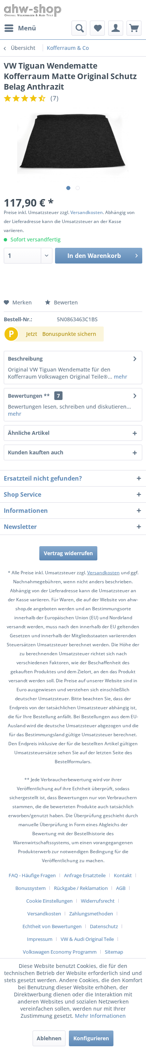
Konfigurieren (91, 1038)
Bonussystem (30, 888)
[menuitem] (20, 28)
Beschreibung (25, 358)
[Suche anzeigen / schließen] (79, 28)
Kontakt (123, 875)
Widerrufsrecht (98, 900)
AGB (120, 888)
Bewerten (65, 302)
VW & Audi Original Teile (87, 939)
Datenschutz (104, 926)
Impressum (39, 939)
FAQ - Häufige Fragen (32, 875)
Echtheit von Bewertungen (52, 926)
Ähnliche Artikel (28, 432)
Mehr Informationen (100, 1015)
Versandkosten (86, 212)
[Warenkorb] (134, 28)
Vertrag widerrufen (68, 553)
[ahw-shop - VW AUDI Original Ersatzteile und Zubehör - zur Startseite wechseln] (33, 10)
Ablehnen (49, 1038)
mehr (119, 376)
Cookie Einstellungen (49, 900)
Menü (27, 28)
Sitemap (114, 951)
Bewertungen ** (29, 395)
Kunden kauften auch (35, 452)
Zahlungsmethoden (91, 913)
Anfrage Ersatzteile (85, 875)
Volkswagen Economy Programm (60, 951)
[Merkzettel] (97, 28)
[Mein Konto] (115, 28)
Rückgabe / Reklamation (81, 888)
